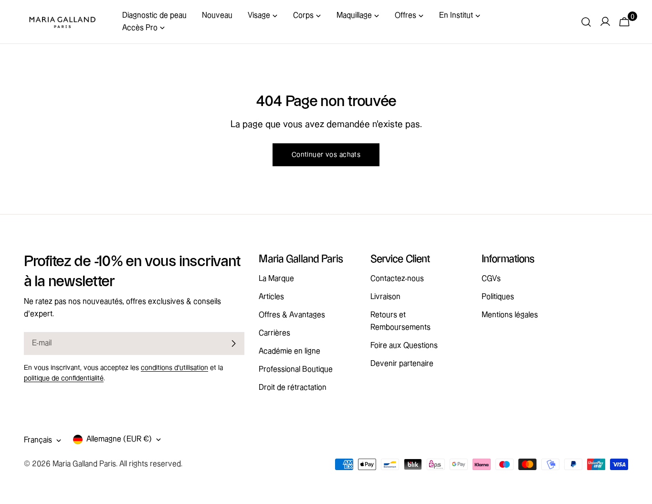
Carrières (274, 333)
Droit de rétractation (292, 387)
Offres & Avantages (292, 315)
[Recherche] (586, 22)
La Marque (276, 278)
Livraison (385, 296)
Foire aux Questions (404, 345)
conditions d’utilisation (174, 368)
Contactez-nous (397, 278)
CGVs (491, 278)
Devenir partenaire (401, 363)
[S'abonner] (233, 343)
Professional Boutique (296, 369)
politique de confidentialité (64, 378)
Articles (271, 296)
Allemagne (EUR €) (119, 439)
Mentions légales (510, 315)
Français (38, 440)
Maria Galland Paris (84, 464)
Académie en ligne (289, 351)
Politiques (498, 296)
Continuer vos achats (326, 154)
